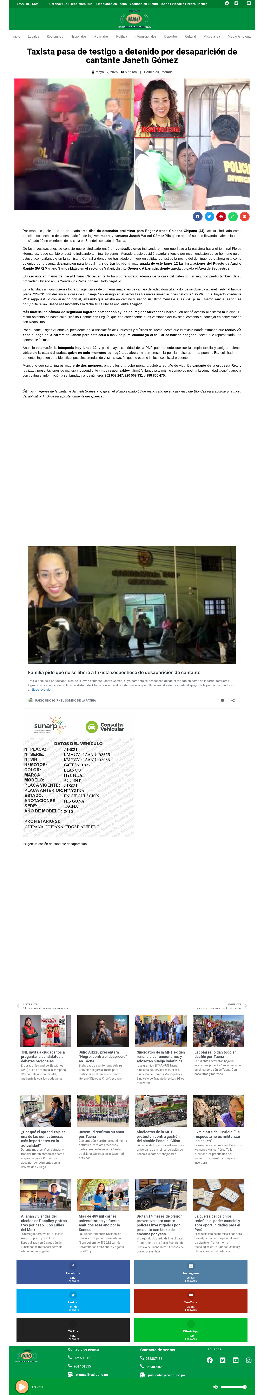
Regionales (55, 36)
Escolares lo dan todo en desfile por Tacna (215, 1054)
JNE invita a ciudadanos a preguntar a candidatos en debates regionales (43, 1056)
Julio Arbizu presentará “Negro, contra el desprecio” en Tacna (103, 1056)
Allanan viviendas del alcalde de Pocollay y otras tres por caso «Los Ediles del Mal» (44, 1223)
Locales (33, 36)
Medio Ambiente (240, 36)
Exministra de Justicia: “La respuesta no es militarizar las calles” (217, 1136)
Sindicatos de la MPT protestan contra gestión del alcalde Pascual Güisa (158, 1136)
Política (121, 36)
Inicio (16, 36)
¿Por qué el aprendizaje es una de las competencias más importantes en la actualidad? (43, 1139)
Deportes (171, 36)
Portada (167, 72)
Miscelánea (211, 36)
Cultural (190, 36)
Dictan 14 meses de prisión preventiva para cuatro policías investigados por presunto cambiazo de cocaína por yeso (160, 1225)
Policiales (101, 36)
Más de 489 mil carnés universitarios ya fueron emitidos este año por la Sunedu (99, 1223)
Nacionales (79, 36)
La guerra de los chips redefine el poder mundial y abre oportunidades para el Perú (217, 1223)
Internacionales (145, 36)
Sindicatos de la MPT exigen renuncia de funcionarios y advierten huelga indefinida (161, 1056)
